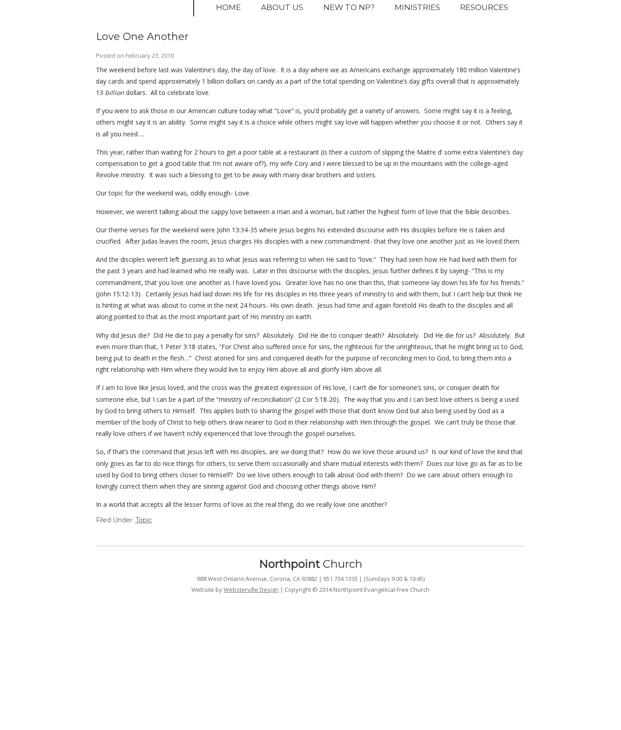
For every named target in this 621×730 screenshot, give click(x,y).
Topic (143, 520)
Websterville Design (251, 589)
